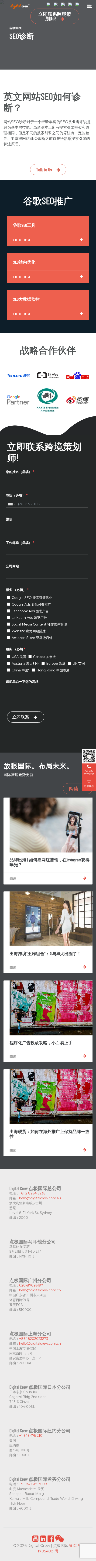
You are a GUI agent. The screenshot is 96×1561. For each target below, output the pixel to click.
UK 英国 (78, 663)
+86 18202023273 (33, 1339)
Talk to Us (44, 169)
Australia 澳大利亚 (25, 663)
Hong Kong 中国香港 (52, 670)
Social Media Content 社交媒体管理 (39, 624)
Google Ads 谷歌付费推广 (31, 604)
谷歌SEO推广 (17, 27)
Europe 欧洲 (55, 663)
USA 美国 (19, 657)
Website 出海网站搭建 (29, 631)
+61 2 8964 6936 (32, 1193)
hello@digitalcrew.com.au (40, 1198)
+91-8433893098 (33, 1484)
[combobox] (11, 504)
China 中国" (20, 670)
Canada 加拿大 (44, 657)
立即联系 (20, 716)
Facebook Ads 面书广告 (30, 611)
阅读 (73, 788)
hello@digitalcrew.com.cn (40, 1290)
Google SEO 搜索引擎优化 (32, 598)
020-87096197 (31, 1285)
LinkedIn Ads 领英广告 (29, 618)
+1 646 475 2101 (31, 1435)
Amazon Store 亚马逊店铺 (32, 638)
